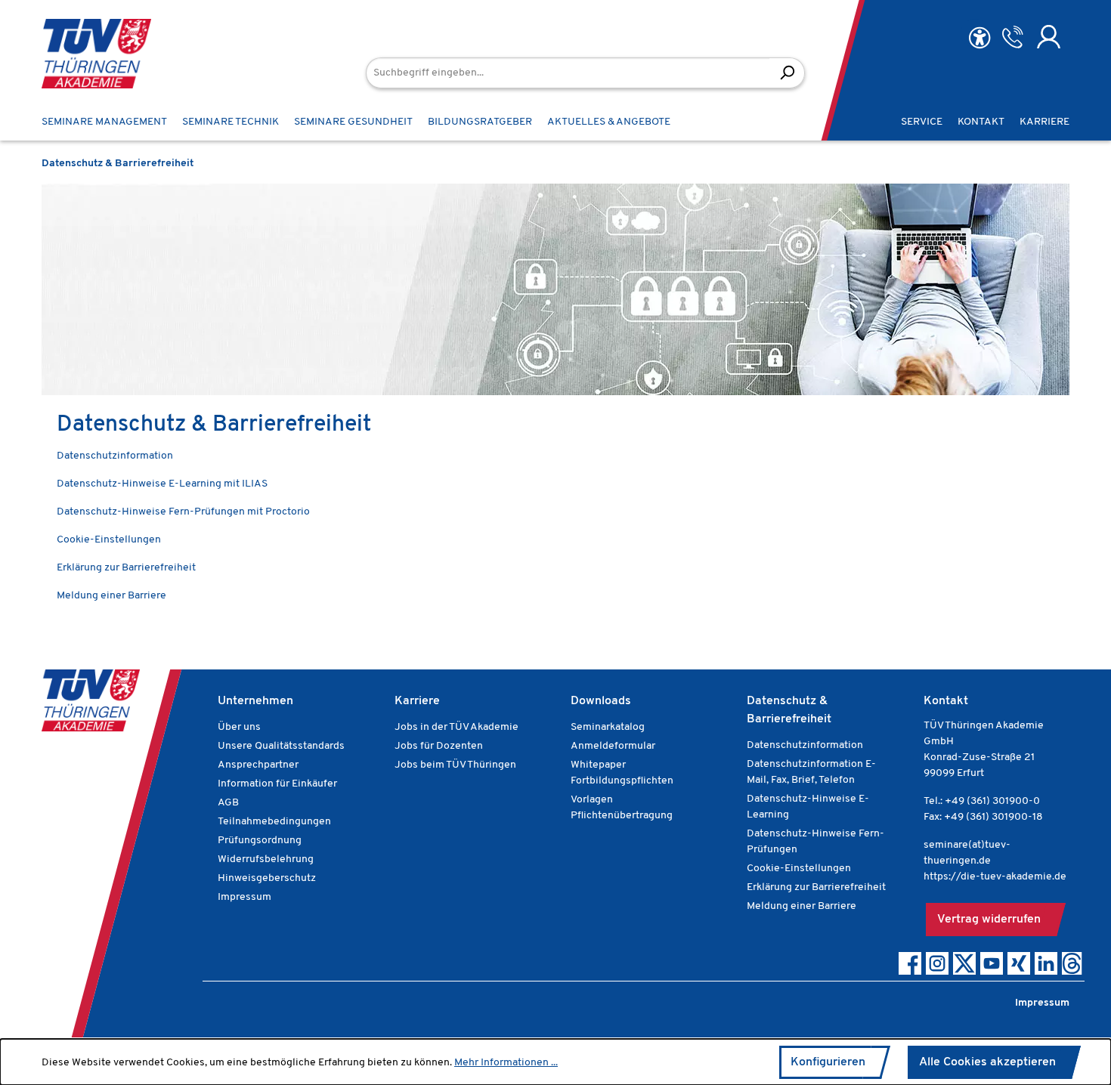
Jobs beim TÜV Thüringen (455, 765)
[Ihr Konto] (1048, 37)
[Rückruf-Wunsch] (1012, 37)
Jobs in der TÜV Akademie (456, 727)
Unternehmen (255, 701)
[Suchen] (787, 72)
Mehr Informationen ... (506, 1062)
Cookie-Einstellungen (109, 540)
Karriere (417, 701)
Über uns (239, 727)
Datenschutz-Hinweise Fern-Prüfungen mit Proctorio (183, 512)
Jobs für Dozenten (439, 746)
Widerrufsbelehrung (266, 859)
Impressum (244, 897)
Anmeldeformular (613, 746)
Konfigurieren (828, 1062)
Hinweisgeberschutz (267, 878)
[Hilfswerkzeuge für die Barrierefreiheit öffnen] (979, 38)
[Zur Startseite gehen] (96, 53)
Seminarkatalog (608, 727)
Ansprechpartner (258, 765)
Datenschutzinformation (115, 456)
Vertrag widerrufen (989, 919)
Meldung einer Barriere (111, 595)
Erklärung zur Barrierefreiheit (126, 567)
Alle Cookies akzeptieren (987, 1062)
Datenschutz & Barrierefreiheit (789, 710)
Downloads (601, 701)
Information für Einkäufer (277, 784)
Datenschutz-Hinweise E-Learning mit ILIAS (162, 484)
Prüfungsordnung (260, 840)
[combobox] (568, 72)
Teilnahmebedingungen (274, 821)
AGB (228, 802)
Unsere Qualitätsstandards (281, 746)
